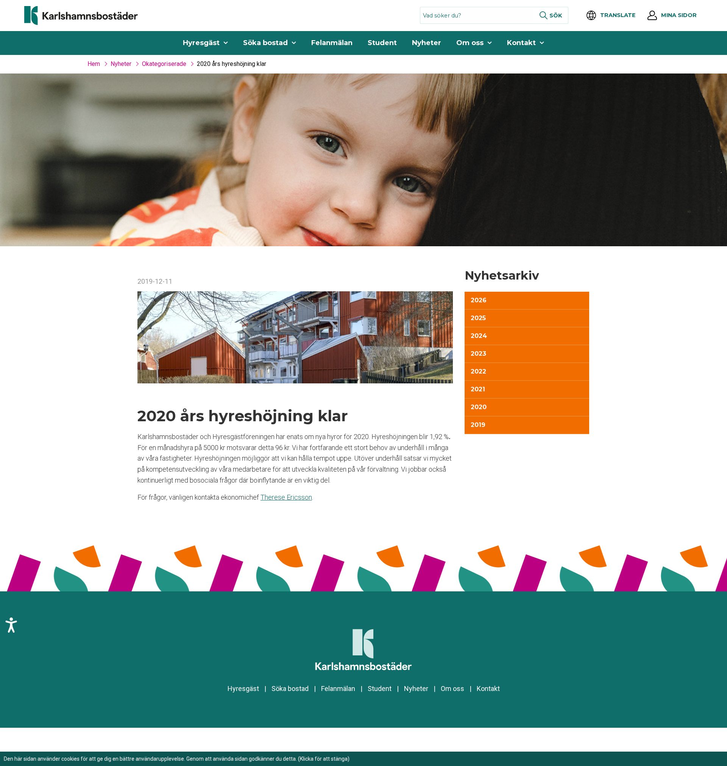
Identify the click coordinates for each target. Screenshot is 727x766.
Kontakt (521, 43)
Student (382, 43)
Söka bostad (265, 43)
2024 (479, 335)
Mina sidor (679, 15)
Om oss (470, 43)
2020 (479, 407)
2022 (478, 371)
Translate (617, 15)
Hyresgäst (201, 43)
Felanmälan (332, 43)
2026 (479, 300)
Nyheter (426, 43)
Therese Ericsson (286, 497)
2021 (478, 389)
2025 (478, 318)
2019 (478, 424)
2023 (478, 353)
